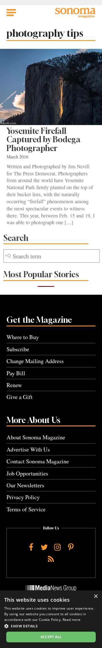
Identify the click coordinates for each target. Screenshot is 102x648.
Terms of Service (26, 509)
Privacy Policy (23, 497)
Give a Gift (20, 397)
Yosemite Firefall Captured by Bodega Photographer (43, 139)
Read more (72, 619)
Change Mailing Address (35, 361)
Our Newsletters (25, 485)
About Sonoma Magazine (36, 437)
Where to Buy (23, 337)
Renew (14, 385)
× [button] (96, 596)
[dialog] (51, 619)
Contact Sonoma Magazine (38, 461)
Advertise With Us (28, 449)
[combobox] (51, 256)
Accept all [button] (51, 636)
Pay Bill (16, 373)
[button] (51, 626)
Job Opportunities (27, 473)
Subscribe (18, 349)
